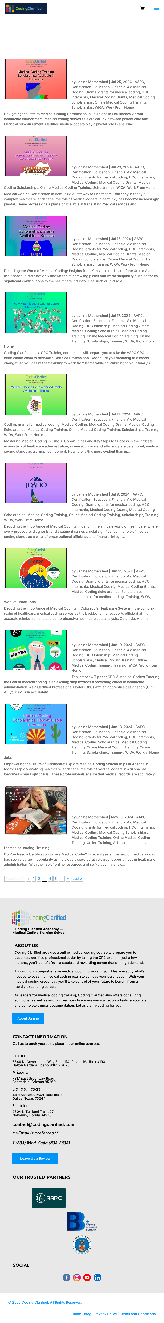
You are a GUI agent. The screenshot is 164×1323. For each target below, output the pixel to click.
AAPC (139, 82)
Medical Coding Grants (108, 97)
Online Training (99, 843)
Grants (90, 92)
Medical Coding (84, 182)
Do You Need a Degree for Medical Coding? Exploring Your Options (109, 798)
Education (101, 87)
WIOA (99, 107)
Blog (87, 1314)
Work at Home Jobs (20, 602)
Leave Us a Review (35, 1158)
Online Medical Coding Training (120, 102)
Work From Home (120, 107)
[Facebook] (66, 1277)
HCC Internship (141, 177)
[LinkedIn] (97, 1277)
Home (76, 1314)
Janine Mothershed (92, 82)
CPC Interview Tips (98, 634)
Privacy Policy (106, 1314)
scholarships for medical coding (98, 597)
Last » (77, 878)
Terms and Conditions (138, 1314)
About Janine (28, 1018)
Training (101, 264)
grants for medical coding (119, 92)
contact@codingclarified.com (43, 1124)
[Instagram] (77, 1277)
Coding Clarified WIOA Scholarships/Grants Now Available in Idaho (107, 475)
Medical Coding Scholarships (95, 331)
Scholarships (82, 107)
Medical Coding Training (47, 429)
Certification (81, 87)
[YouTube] (87, 1277)
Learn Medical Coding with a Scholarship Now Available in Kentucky (113, 148)
